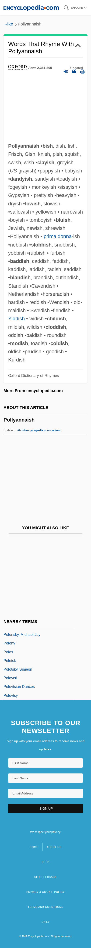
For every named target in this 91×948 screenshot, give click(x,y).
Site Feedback (45, 877)
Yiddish (16, 319)
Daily (45, 921)
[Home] (31, 8)
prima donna (58, 236)
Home (34, 847)
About (38, 430)
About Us (54, 847)
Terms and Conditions (45, 906)
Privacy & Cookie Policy (45, 892)
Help (45, 862)
